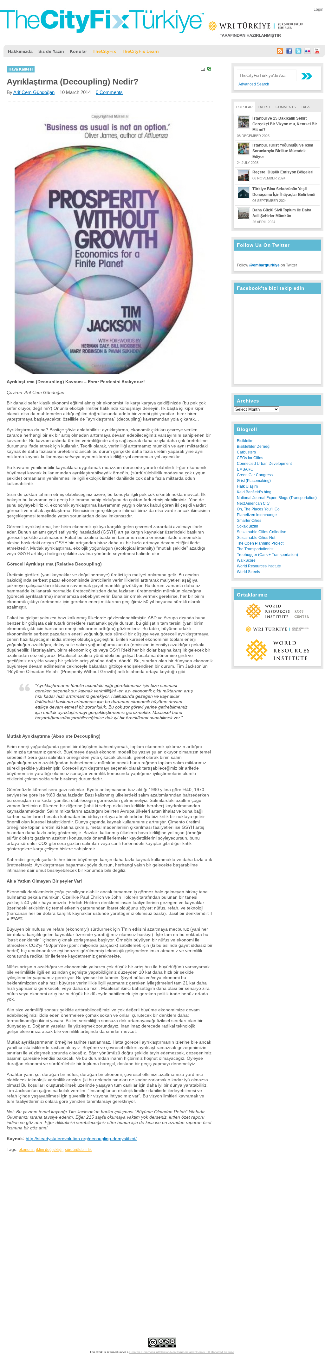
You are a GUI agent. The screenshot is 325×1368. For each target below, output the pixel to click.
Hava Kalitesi (21, 69)
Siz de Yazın (51, 51)
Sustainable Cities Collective (261, 532)
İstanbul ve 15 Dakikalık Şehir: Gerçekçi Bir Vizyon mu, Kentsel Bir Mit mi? (284, 124)
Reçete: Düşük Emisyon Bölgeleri (282, 172)
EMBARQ (245, 469)
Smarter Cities (249, 520)
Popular (244, 107)
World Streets (248, 572)
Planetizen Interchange (257, 515)
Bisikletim (245, 441)
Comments (286, 107)
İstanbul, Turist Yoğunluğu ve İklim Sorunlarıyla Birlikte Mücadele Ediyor (282, 151)
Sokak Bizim (247, 526)
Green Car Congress (255, 475)
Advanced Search (253, 84)
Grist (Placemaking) (254, 480)
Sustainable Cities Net (256, 537)
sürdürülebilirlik (78, 1149)
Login (318, 9)
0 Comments (109, 92)
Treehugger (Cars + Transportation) (267, 555)
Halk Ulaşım (247, 486)
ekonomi (26, 1149)
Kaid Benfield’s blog (254, 492)
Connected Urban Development (264, 463)
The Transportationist (255, 549)
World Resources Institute (259, 566)
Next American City (253, 503)
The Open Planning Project (260, 543)
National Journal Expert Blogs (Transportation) (277, 498)
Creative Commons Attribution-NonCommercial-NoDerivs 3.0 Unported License (181, 1352)
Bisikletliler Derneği (253, 446)
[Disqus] (110, 1235)
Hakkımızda (20, 51)
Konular (78, 51)
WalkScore (246, 560)
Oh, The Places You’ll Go (258, 509)
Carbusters (246, 452)
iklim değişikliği (49, 1149)
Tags (305, 107)
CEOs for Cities (250, 458)
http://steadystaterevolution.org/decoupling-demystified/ (81, 1138)
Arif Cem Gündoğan (34, 92)
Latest (264, 107)
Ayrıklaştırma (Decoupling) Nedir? (73, 81)
